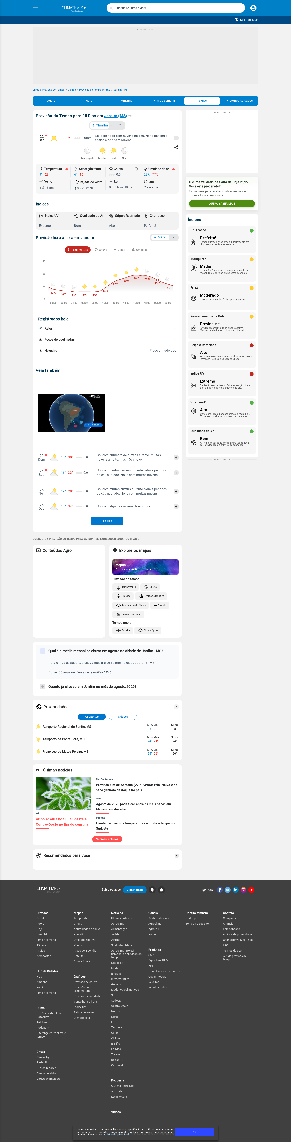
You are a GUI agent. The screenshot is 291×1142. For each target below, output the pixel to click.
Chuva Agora (151, 630)
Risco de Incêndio (131, 614)
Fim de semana (164, 100)
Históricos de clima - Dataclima (49, 1015)
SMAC (152, 955)
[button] (246, 20)
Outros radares (46, 1068)
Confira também (197, 913)
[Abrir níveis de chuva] (136, 169)
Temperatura (129, 587)
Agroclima (117, 923)
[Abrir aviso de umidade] (173, 169)
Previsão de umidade (87, 996)
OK (194, 1132)
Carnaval (117, 1065)
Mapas (78, 913)
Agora (51, 100)
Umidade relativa (84, 939)
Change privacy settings (238, 939)
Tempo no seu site (197, 923)
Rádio (152, 934)
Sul (113, 995)
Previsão (42, 913)
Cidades (123, 716)
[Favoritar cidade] (130, 116)
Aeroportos (92, 716)
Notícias (117, 913)
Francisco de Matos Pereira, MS (65, 751)
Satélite (126, 630)
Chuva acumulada (48, 1078)
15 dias (202, 100)
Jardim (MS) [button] (115, 115)
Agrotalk (116, 1091)
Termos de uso (232, 950)
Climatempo (135, 889)
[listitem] (54, 220)
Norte (115, 1016)
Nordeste (117, 1011)
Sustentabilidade (122, 945)
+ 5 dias (107, 520)
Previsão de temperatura (82, 989)
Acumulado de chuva (87, 929)
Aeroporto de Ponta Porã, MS (64, 739)
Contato (228, 913)
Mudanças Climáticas (125, 989)
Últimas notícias (121, 918)
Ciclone (116, 1038)
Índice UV (80, 1007)
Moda (115, 968)
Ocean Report (157, 976)
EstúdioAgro (119, 1096)
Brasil (40, 918)
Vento (163, 605)
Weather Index (157, 987)
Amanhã (126, 100)
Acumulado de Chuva (134, 605)
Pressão (126, 596)
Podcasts (43, 1027)
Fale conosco (231, 929)
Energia (116, 973)
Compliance (230, 918)
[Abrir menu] (36, 9)
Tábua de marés (84, 1012)
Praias (41, 950)
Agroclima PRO (158, 960)
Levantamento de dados (164, 971)
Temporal (117, 1027)
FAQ (225, 945)
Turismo (116, 1054)
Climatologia (82, 1017)
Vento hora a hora (85, 1001)
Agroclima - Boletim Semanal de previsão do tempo (126, 954)
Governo (116, 984)
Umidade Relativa (154, 596)
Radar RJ (42, 1062)
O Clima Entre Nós (122, 1085)
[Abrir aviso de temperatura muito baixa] (66, 169)
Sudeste (116, 1000)
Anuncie (228, 923)
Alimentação (119, 929)
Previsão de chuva (85, 982)
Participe (191, 918)
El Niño (115, 1043)
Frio (113, 1022)
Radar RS (117, 1059)
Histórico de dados (239, 100)
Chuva (153, 587)
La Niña (116, 1049)
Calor (114, 1032)
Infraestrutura (120, 979)
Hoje (89, 100)
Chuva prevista (46, 1073)
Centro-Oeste (119, 1005)
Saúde (115, 934)
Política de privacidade (117, 1134)
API (150, 966)
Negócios (117, 962)
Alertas (115, 939)
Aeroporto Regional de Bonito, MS (67, 727)
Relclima (42, 1022)
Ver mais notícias (107, 839)
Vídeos (116, 1112)
